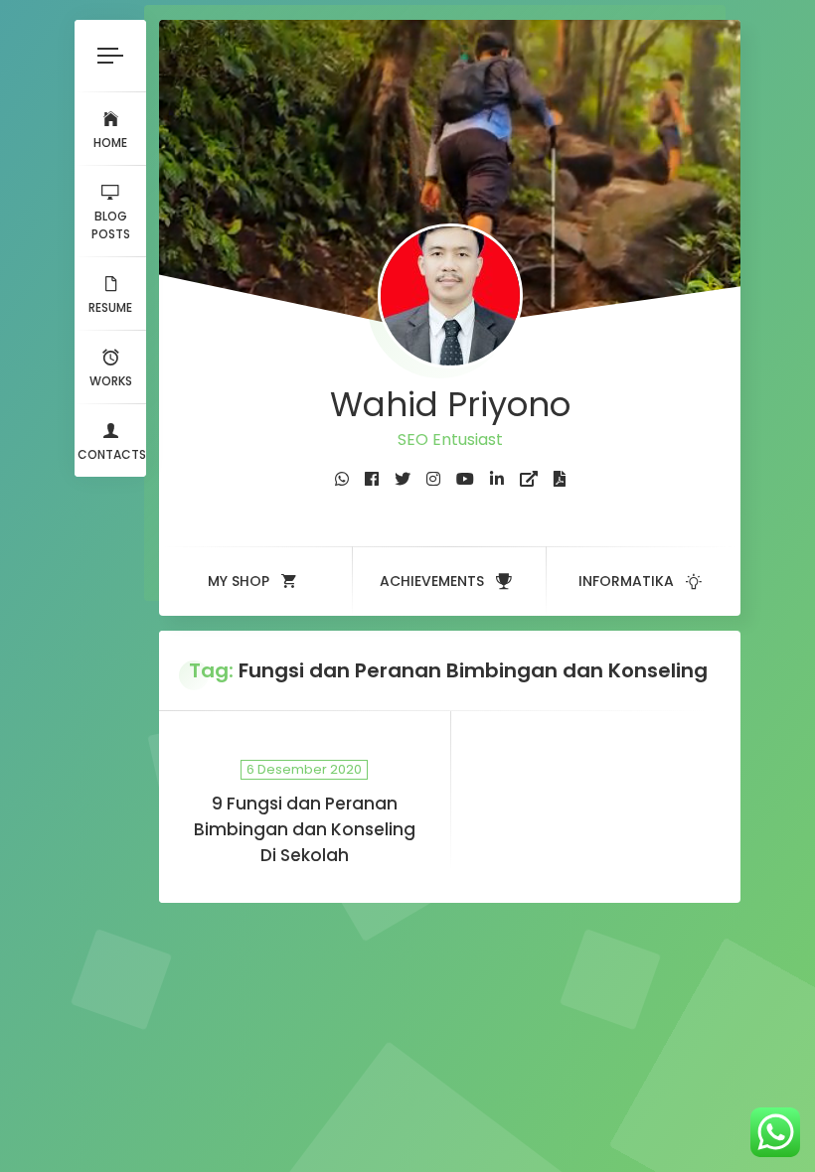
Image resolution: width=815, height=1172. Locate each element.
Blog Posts (110, 225)
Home (110, 142)
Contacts (112, 454)
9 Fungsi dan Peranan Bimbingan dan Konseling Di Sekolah (304, 829)
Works (110, 380)
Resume (110, 307)
